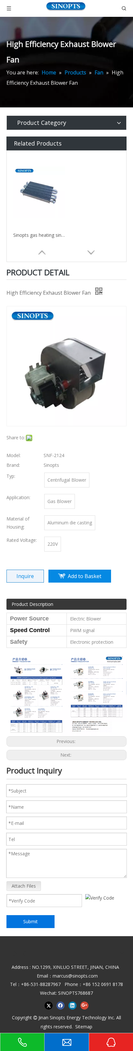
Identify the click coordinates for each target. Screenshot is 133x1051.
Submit (30, 921)
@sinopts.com (83, 976)
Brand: (13, 465)
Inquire (25, 576)
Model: (13, 455)
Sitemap (83, 1027)
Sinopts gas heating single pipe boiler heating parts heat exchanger (39, 235)
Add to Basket (84, 576)
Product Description (32, 604)
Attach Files (24, 886)
